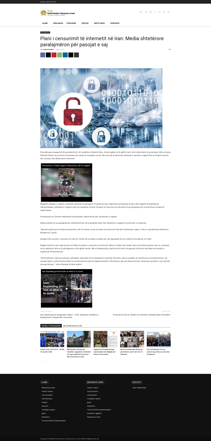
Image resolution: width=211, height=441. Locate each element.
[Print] (76, 54)
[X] (48, 54)
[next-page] (45, 361)
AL (169, 12)
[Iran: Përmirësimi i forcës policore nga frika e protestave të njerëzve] (159, 339)
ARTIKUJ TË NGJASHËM (51, 326)
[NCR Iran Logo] (58, 13)
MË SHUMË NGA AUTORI (72, 326)
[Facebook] (165, 1)
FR (146, 12)
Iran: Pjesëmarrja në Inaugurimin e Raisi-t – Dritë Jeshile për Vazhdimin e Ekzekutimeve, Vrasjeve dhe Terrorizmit (69, 316)
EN (141, 12)
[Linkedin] (65, 54)
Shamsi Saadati (48, 49)
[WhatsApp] (59, 54)
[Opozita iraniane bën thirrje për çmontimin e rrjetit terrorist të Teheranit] (132, 339)
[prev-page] (41, 361)
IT (155, 12)
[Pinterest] (54, 54)
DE (151, 12)
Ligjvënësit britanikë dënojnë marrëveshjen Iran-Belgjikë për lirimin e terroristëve (104, 351)
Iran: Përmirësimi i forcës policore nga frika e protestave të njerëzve (158, 351)
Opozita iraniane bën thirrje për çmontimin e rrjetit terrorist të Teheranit (131, 351)
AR (159, 12)
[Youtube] (169, 1)
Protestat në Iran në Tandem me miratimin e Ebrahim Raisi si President (142, 315)
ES (164, 12)
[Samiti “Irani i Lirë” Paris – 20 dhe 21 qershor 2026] (52, 339)
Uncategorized (45, 32)
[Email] (70, 54)
